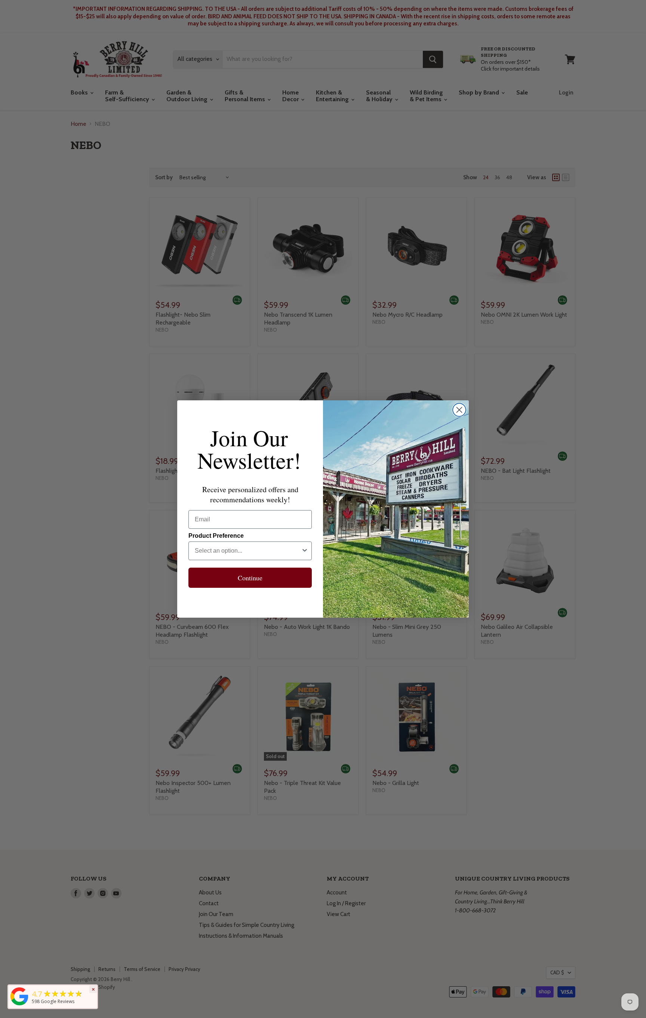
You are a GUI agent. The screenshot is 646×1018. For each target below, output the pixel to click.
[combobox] (248, 551)
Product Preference (216, 536)
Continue (250, 577)
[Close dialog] (459, 409)
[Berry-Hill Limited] (19, 1005)
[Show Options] (304, 551)
